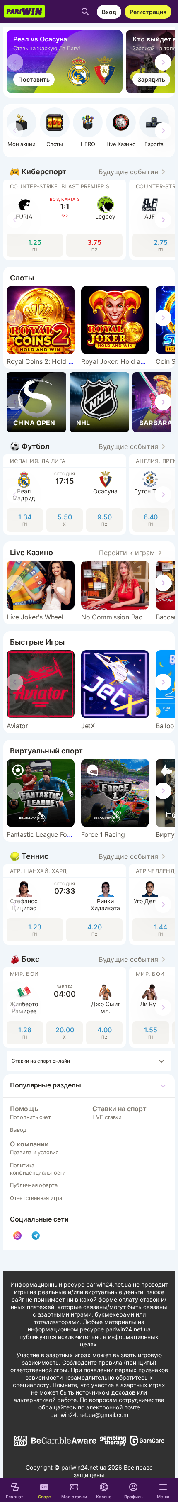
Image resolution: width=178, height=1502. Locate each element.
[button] (88, 127)
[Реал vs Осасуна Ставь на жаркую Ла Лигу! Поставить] (66, 90)
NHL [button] (83, 423)
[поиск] (85, 11)
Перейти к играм (127, 552)
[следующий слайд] (163, 62)
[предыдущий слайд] (15, 62)
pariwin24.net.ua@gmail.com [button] (89, 1414)
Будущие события (128, 172)
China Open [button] (34, 423)
